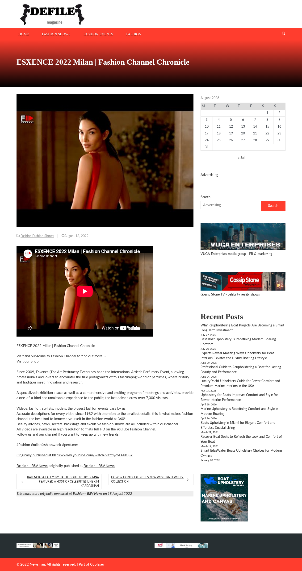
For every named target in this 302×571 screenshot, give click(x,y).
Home (23, 34)
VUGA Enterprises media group (224, 254)
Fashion (133, 34)
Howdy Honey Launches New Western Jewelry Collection (147, 479)
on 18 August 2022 (102, 494)
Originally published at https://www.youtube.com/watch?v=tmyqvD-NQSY (75, 455)
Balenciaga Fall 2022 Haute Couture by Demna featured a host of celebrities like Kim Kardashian (63, 481)
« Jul (241, 158)
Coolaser (97, 564)
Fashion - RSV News (32, 466)
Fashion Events (98, 34)
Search (205, 197)
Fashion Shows (56, 34)
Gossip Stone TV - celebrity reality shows (230, 294)
